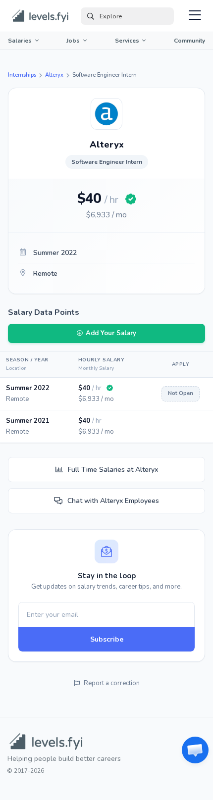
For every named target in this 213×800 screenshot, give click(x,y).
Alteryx (54, 75)
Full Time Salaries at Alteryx (113, 469)
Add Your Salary (111, 333)
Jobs (73, 41)
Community (189, 41)
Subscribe (106, 639)
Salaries (20, 41)
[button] (195, 750)
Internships (22, 75)
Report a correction (112, 683)
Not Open (180, 393)
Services (127, 41)
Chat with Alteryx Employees (113, 500)
